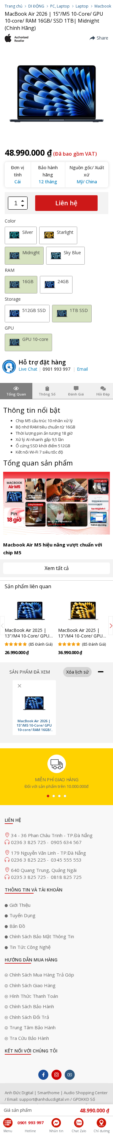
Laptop (82, 6)
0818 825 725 (66, 877)
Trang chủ (13, 6)
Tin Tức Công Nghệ (30, 947)
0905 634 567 (66, 842)
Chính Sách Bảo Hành (31, 1006)
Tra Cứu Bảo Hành (29, 1038)
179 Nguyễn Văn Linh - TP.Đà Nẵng (48, 853)
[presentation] (2, 625)
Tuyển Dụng (22, 915)
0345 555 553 (66, 860)
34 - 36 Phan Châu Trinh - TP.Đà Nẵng (52, 835)
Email (82, 369)
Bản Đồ (17, 926)
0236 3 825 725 (29, 842)
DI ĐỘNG (36, 6)
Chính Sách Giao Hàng (32, 985)
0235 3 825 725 (29, 877)
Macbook (102, 6)
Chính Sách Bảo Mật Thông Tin (41, 936)
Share (102, 38)
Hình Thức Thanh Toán (33, 996)
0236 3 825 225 (29, 860)
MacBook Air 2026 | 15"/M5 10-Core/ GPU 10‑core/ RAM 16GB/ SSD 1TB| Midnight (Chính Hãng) (34, 725)
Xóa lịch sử (77, 672)
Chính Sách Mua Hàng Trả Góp (41, 974)
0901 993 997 (57, 369)
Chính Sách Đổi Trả (29, 1017)
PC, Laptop (60, 6)
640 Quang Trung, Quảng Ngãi (44, 870)
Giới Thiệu (19, 905)
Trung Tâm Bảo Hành (32, 1027)
